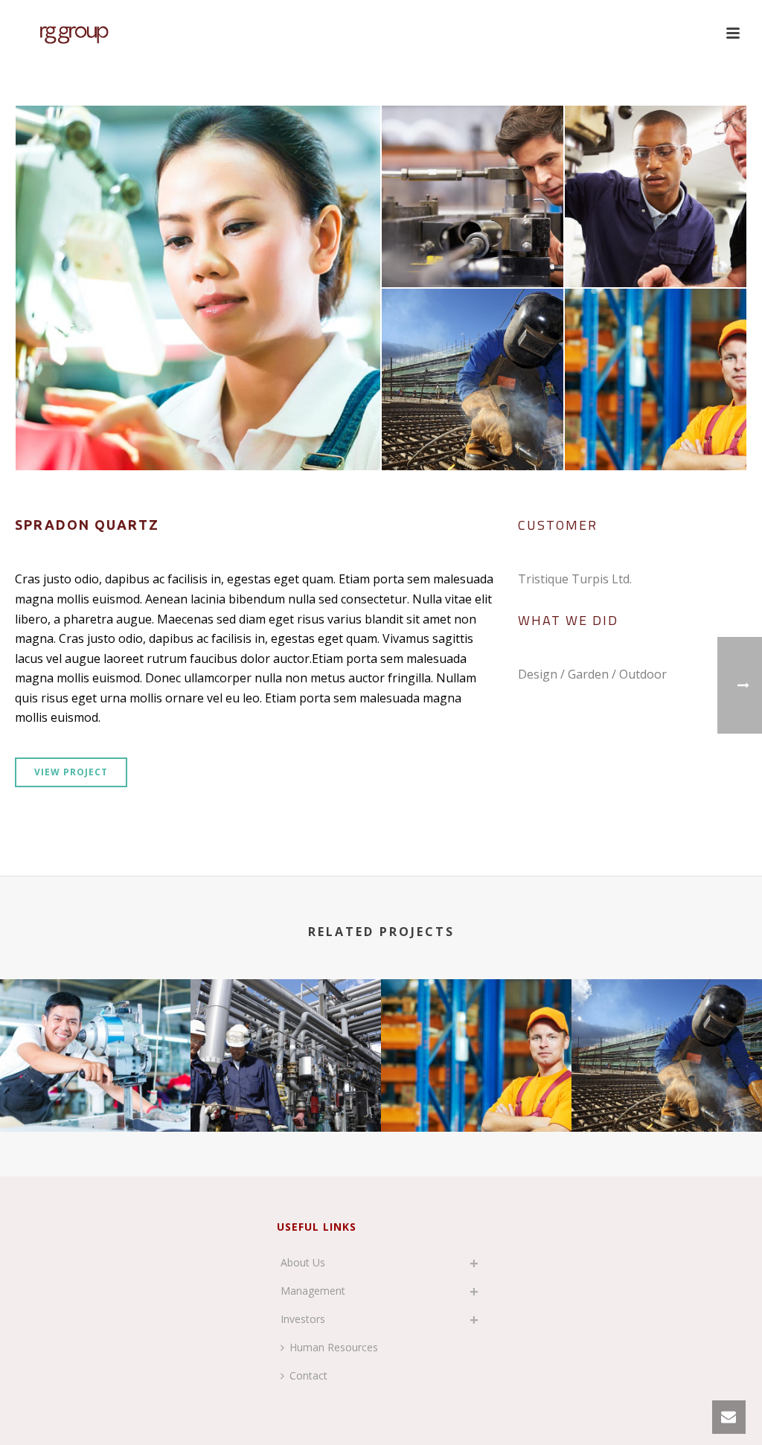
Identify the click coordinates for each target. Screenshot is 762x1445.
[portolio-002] (655, 379)
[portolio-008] (472, 196)
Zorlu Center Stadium (476, 1092)
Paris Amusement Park (95, 1092)
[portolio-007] (655, 196)
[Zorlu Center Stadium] (476, 1037)
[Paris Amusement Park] (95, 1037)
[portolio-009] (198, 288)
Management (313, 1291)
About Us (303, 1262)
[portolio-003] (472, 379)
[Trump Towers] (285, 1037)
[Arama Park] (667, 1037)
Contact (308, 1375)
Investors (303, 1319)
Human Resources (333, 1347)
